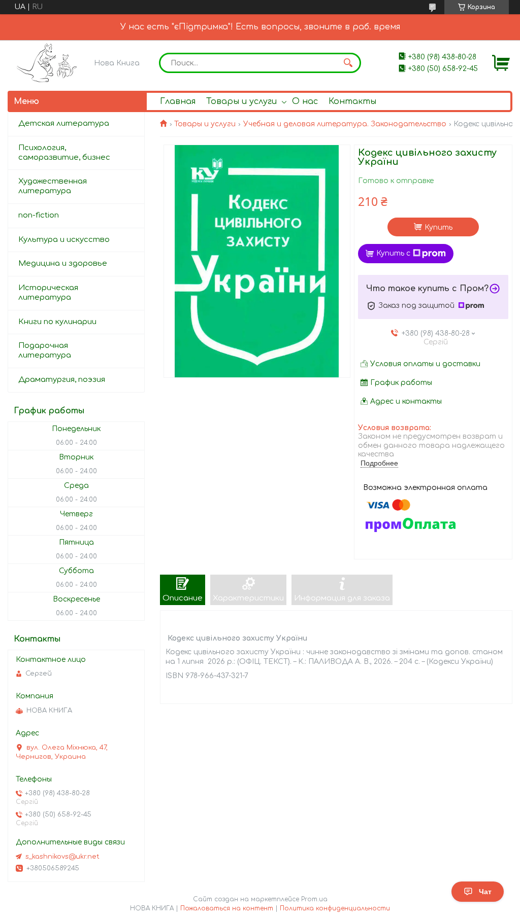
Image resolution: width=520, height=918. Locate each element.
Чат (485, 892)
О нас (305, 101)
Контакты (352, 101)
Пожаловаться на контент (226, 908)
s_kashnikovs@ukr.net (62, 856)
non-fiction (38, 215)
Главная (178, 101)
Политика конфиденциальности (335, 908)
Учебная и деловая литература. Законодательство (344, 124)
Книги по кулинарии (57, 321)
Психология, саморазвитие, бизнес (64, 153)
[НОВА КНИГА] (48, 62)
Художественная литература (52, 186)
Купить (438, 227)
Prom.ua (314, 899)
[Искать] (348, 63)
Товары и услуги (241, 101)
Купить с (393, 253)
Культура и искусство (64, 239)
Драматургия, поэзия (61, 379)
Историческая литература (48, 293)
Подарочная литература (44, 350)
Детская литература (63, 123)
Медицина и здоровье (62, 263)
